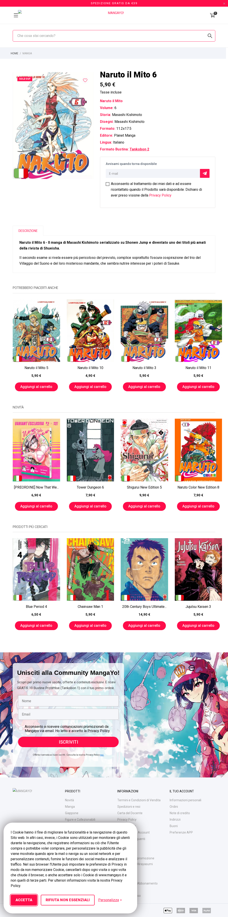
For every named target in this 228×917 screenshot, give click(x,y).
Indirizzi (175, 819)
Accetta (24, 900)
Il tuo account (182, 791)
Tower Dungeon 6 (90, 487)
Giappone (71, 813)
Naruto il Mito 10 (90, 368)
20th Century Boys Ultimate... (144, 607)
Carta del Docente (129, 813)
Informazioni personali (185, 800)
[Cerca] (210, 36)
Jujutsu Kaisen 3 (198, 607)
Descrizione (28, 231)
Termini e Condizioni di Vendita (139, 800)
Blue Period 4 (36, 607)
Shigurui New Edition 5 (144, 487)
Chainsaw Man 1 (90, 607)
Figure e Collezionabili (80, 819)
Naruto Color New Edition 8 (198, 487)
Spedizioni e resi (128, 806)
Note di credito (180, 813)
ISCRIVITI (68, 742)
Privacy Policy (160, 195)
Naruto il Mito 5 (36, 368)
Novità (69, 800)
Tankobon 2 (139, 149)
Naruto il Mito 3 (144, 368)
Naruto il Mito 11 (198, 368)
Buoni (174, 826)
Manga (70, 806)
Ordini (174, 806)
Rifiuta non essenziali (68, 900)
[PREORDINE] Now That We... (36, 487)
